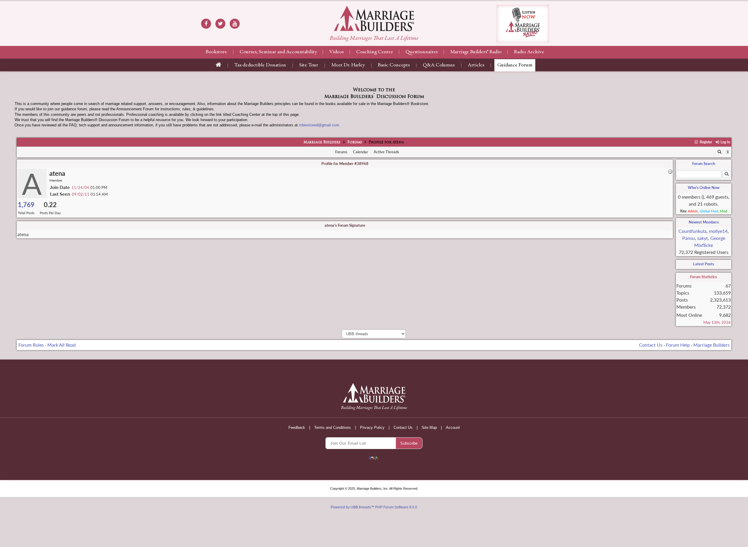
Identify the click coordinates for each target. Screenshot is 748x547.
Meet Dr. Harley (348, 65)
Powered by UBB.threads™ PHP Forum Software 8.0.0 (374, 507)
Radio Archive (529, 52)
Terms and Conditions (332, 427)
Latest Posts (703, 264)
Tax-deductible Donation (260, 65)
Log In (725, 142)
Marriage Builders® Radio (475, 52)
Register (705, 142)
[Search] (719, 152)
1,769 (26, 205)
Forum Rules (31, 345)
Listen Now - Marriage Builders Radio (522, 24)
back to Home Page (374, 18)
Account (453, 427)
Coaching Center (374, 52)
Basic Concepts (394, 65)
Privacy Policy (372, 427)
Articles (476, 65)
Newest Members (704, 222)
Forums (354, 142)
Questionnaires (422, 52)
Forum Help (678, 345)
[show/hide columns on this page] (728, 151)
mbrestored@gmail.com (319, 125)
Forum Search (703, 163)
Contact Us (650, 345)
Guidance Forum (514, 65)
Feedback (296, 427)
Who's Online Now (703, 187)
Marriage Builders (322, 142)
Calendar (360, 151)
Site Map (429, 427)
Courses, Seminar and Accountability (278, 52)
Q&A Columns (439, 65)
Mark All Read (61, 345)
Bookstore (216, 52)
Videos (336, 52)
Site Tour (308, 65)
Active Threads (386, 151)
